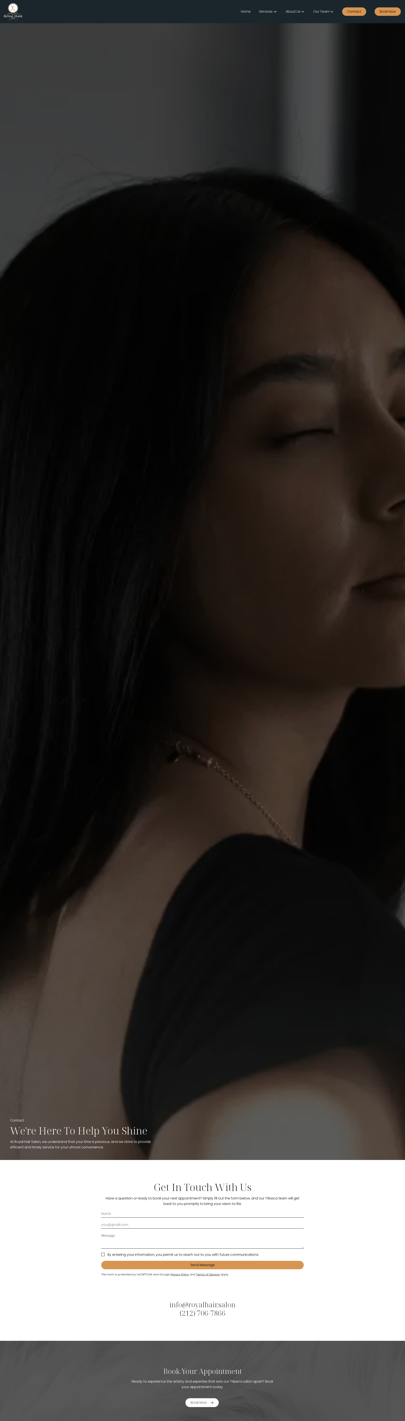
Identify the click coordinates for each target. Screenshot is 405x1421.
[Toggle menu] (275, 11)
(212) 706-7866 (202, 1313)
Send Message (202, 1265)
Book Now (388, 11)
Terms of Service (208, 1274)
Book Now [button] (199, 1402)
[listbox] (295, 11)
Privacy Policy (180, 1274)
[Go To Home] (13, 11)
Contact (354, 11)
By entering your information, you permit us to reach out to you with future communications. (183, 1254)
